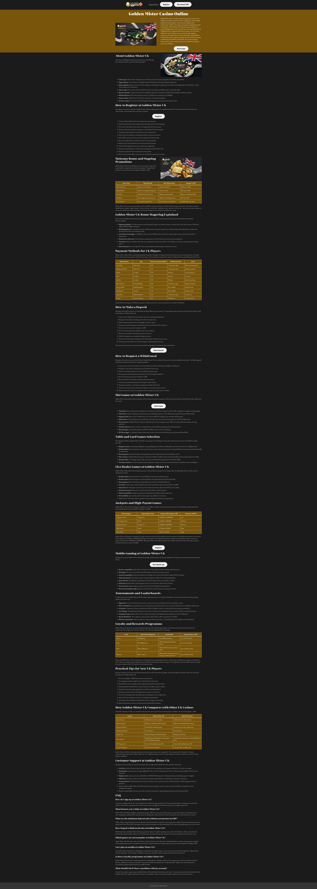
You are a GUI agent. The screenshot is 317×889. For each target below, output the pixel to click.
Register (166, 4)
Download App (158, 564)
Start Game (181, 48)
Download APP (183, 4)
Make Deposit (158, 350)
